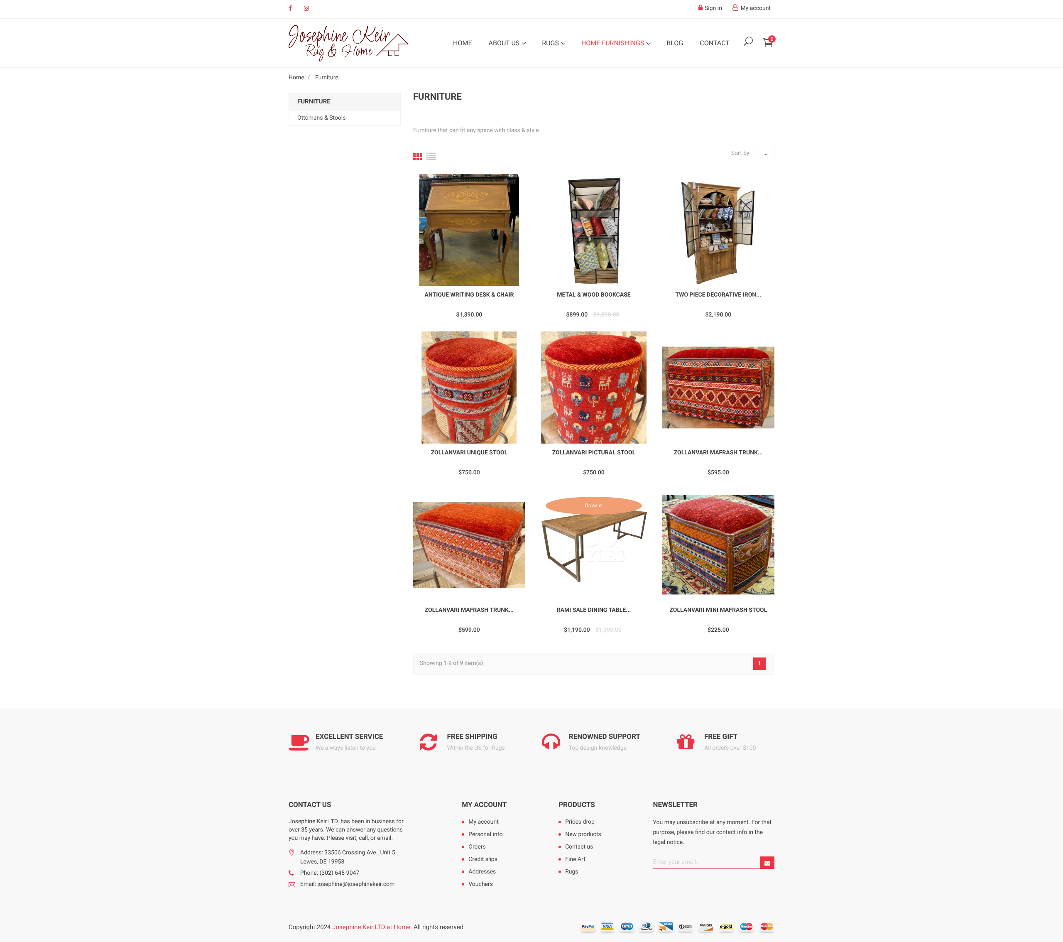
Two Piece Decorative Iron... (718, 295)
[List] (431, 157)
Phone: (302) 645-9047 (329, 873)
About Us (504, 43)
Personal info (485, 834)
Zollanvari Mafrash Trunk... (718, 452)
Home (462, 43)
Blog (674, 43)
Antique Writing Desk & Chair (469, 295)
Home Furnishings (613, 43)
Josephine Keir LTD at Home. (372, 927)
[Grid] (417, 157)
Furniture (314, 101)
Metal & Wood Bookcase (593, 295)
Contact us (579, 847)
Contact (715, 43)
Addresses (482, 871)
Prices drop (580, 822)
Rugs (551, 43)
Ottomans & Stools (321, 118)
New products (583, 834)
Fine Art (575, 859)
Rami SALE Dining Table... (594, 610)
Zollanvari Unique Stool (469, 452)
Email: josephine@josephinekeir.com (347, 884)
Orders (477, 847)
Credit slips (482, 859)
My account (484, 805)
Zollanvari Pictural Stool (594, 452)
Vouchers (480, 884)
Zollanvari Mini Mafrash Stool (718, 610)
